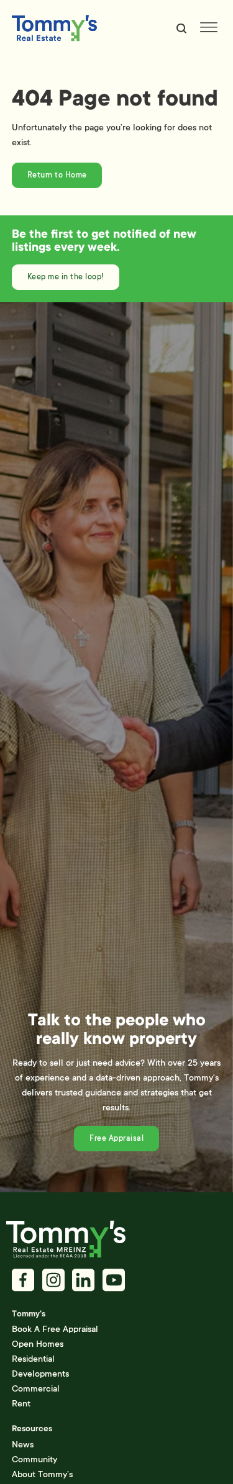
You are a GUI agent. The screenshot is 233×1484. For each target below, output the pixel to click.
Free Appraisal (116, 1138)
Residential (33, 1358)
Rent (21, 1403)
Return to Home (57, 175)
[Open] (208, 28)
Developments (40, 1373)
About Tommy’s (42, 1474)
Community (34, 1459)
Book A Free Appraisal (55, 1328)
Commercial (36, 1388)
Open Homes (37, 1343)
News (23, 1444)
